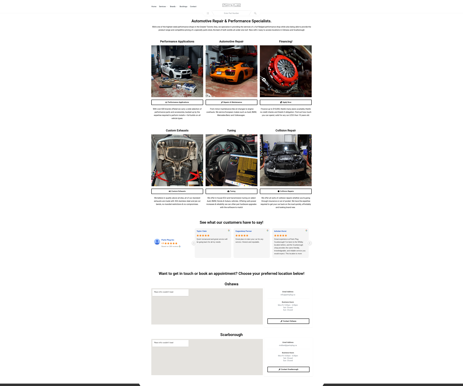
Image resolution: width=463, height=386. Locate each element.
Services (162, 6)
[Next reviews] (310, 243)
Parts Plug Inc (167, 240)
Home (153, 6)
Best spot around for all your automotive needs (290, 240)
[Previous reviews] (194, 243)
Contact (193, 6)
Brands (173, 6)
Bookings (183, 6)
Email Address (287, 292)
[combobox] (231, 13)
